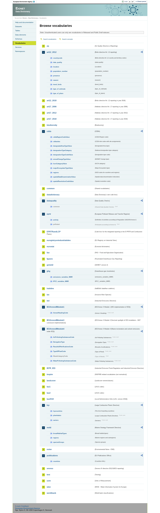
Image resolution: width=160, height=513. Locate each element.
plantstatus (57, 415)
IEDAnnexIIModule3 (55, 320)
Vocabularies (20, 43)
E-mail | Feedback (22, 506)
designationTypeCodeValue (63, 155)
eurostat (50, 247)
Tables (17, 30)
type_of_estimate (59, 89)
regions (56, 172)
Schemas (18, 39)
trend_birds (57, 84)
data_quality (57, 62)
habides (50, 288)
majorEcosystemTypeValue (63, 168)
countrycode (57, 58)
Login (126, 1)
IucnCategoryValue (60, 164)
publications (52, 456)
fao (48, 253)
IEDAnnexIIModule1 (55, 307)
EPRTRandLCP (54, 232)
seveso (50, 468)
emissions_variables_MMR (63, 277)
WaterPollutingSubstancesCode (64, 361)
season (55, 80)
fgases (50, 259)
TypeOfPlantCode (59, 351)
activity (55, 220)
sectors (55, 420)
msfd (49, 428)
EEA (24, 1)
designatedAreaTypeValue (62, 146)
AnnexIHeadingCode (60, 313)
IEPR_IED (51, 368)
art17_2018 (51, 119)
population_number (60, 71)
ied (48, 301)
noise (49, 449)
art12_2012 (51, 52)
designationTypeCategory (62, 150)
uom (49, 481)
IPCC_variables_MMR (61, 281)
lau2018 (50, 399)
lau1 (48, 387)
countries (56, 461)
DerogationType (59, 342)
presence (56, 76)
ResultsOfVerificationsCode (63, 347)
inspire (50, 374)
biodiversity (52, 125)
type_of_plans (58, 93)
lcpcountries (57, 411)
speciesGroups (58, 442)
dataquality (52, 201)
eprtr (49, 214)
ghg (48, 271)
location (56, 67)
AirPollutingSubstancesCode (63, 337)
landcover (51, 381)
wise (49, 487)
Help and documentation (24, 22)
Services (18, 47)
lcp (48, 405)
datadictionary (53, 195)
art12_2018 (51, 101)
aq (48, 46)
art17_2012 (51, 113)
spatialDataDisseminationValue (64, 177)
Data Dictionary (33, 18)
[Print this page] (130, 1)
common (51, 188)
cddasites (56, 141)
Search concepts (67, 39)
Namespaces (20, 51)
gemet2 (50, 265)
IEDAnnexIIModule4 (55, 329)
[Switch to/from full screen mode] (133, 1)
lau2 (48, 393)
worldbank (51, 493)
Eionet (25, 18)
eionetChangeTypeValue (62, 159)
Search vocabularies (49, 39)
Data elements (20, 35)
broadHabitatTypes (60, 433)
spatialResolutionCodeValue (63, 181)
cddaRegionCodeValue (61, 137)
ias (48, 295)
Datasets (18, 26)
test (48, 475)
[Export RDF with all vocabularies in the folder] (142, 52)
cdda (49, 131)
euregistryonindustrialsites (59, 240)
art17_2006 (51, 107)
